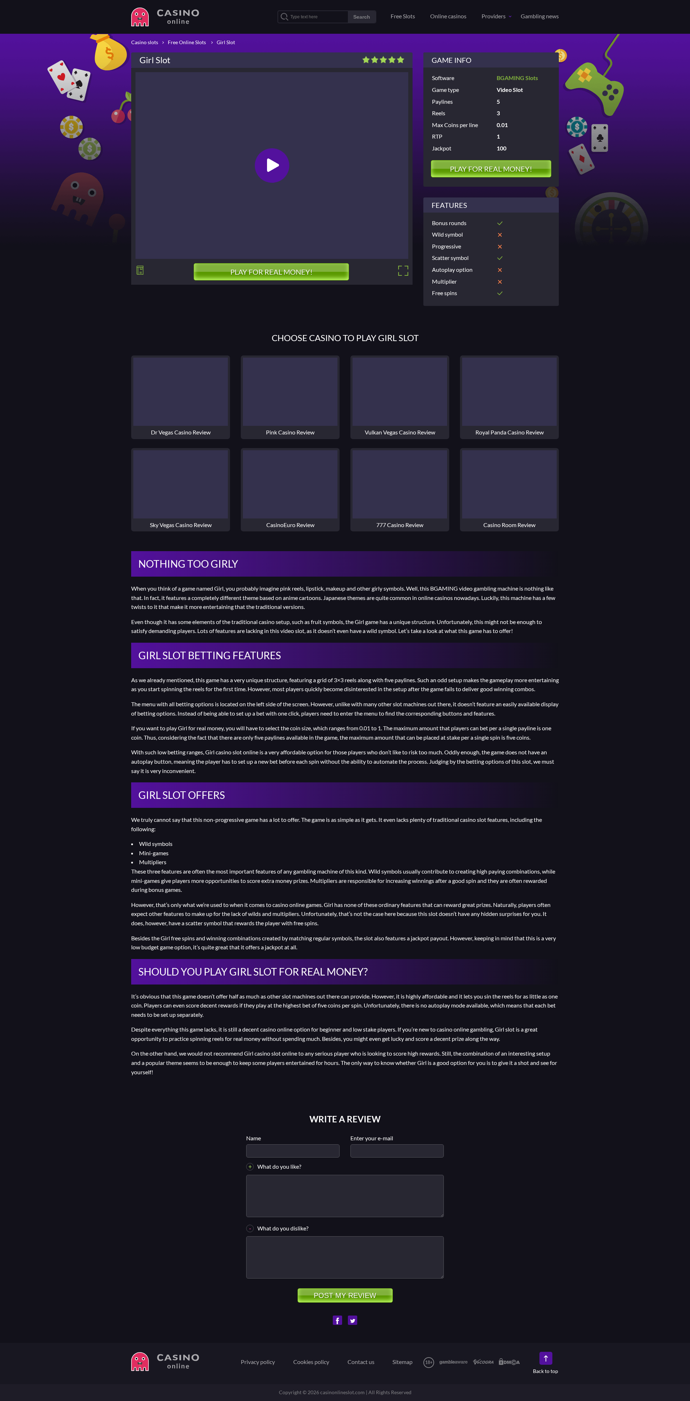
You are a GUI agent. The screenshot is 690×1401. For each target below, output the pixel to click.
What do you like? (279, 1166)
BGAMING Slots (517, 77)
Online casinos (448, 16)
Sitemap (402, 1361)
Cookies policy (311, 1361)
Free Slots (403, 16)
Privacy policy (258, 1361)
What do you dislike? (282, 1228)
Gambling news (540, 16)
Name (253, 1138)
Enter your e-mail (371, 1138)
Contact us (361, 1361)
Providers (494, 16)
